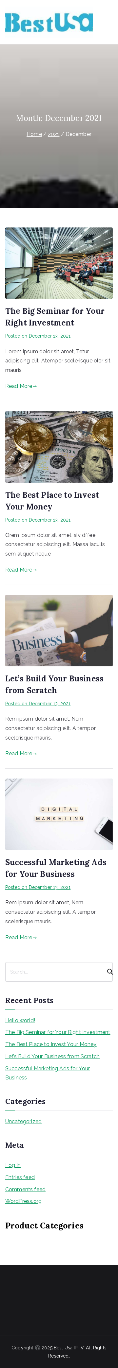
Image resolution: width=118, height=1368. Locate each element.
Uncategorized (23, 1121)
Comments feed (25, 1189)
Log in (13, 1165)
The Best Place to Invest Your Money (51, 1044)
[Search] (107, 972)
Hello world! (20, 1020)
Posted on (37, 336)
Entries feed (20, 1177)
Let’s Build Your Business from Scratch (52, 1056)
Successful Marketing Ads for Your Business (47, 1073)
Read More (18, 386)
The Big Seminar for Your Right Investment (57, 1032)
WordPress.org (23, 1201)
